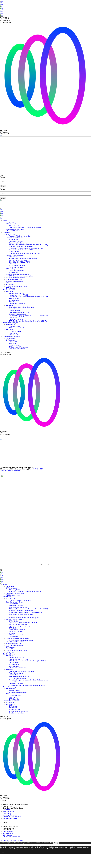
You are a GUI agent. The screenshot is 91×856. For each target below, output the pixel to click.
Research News (14, 326)
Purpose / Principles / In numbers (20, 236)
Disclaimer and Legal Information (17, 286)
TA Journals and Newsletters (18, 347)
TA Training (9, 291)
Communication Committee (18, 243)
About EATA (7, 232)
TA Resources (10, 340)
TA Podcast (13, 343)
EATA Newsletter (11, 224)
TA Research (10, 324)
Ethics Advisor (14, 252)
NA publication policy (16, 267)
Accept (56, 843)
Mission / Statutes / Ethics (15, 255)
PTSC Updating (14, 298)
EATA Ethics (13, 264)
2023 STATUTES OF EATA (18, 260)
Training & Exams (9, 290)
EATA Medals (13, 272)
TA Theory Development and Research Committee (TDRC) (28, 245)
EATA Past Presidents (16, 271)
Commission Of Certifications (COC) (21, 250)
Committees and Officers (14, 238)
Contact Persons (14, 310)
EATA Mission (13, 257)
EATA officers (13, 239)
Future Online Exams (16, 309)
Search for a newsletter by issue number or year (25, 227)
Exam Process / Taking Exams (19, 312)
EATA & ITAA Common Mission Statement (23, 258)
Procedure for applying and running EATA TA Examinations (28, 316)
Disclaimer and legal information (10, 471)
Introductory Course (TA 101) (18, 295)
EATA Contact (10, 288)
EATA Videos (13, 342)
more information (47, 843)
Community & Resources (11, 336)
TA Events (9, 330)
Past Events (13, 333)
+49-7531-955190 (37, 469)
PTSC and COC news (13, 231)
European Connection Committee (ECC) (22, 246)
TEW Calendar (14, 302)
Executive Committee (16, 241)
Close (2, 853)
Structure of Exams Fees (14, 281)
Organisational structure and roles (17, 274)
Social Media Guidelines (17, 265)
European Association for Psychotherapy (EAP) (25, 253)
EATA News (10, 222)
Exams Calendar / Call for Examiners (21, 307)
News (5, 220)
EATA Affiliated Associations (15, 278)
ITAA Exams (13, 317)
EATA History (10, 269)
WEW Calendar (14, 300)
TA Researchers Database (17, 328)
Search (2, 178)
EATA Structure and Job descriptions (21, 276)
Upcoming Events (15, 331)
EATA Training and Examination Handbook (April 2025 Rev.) (29, 297)
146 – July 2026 (14, 226)
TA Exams (9, 305)
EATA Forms (10, 284)
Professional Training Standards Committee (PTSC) (26, 248)
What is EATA (10, 234)
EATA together (10, 338)
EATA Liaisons (11, 283)
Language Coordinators (16, 319)
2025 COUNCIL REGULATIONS (19, 262)
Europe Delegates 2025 (14, 279)
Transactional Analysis (10, 323)
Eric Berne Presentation (17, 349)
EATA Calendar (14, 335)
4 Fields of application (16, 293)
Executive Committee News (15, 229)
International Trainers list (17, 303)
